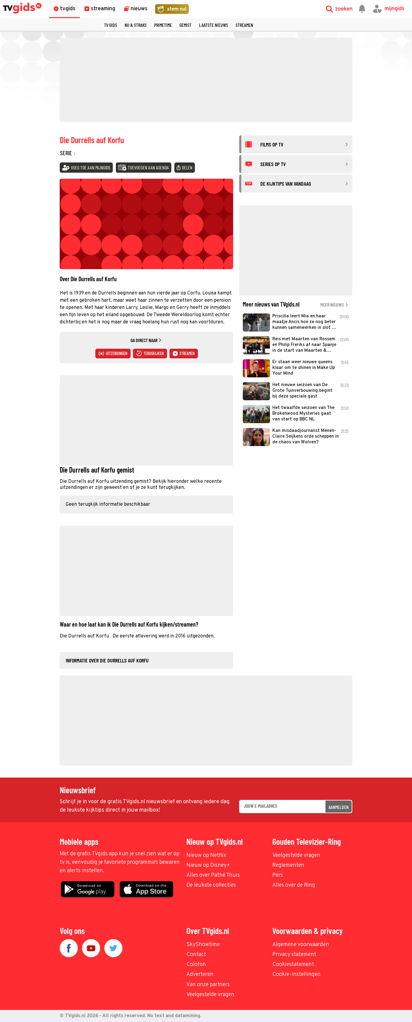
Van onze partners (208, 984)
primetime (163, 25)
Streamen (244, 25)
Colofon (196, 964)
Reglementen (288, 865)
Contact (196, 954)
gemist (185, 25)
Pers (277, 875)
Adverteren (200, 974)
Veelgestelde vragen (296, 855)
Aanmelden (338, 807)
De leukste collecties (211, 885)
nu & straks (136, 25)
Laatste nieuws (213, 25)
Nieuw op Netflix (206, 855)
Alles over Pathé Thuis (213, 875)
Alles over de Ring (293, 885)
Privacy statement (294, 954)
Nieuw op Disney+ (208, 865)
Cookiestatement (293, 964)
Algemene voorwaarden (300, 944)
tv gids (110, 25)
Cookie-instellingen (296, 974)
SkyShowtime (203, 944)
